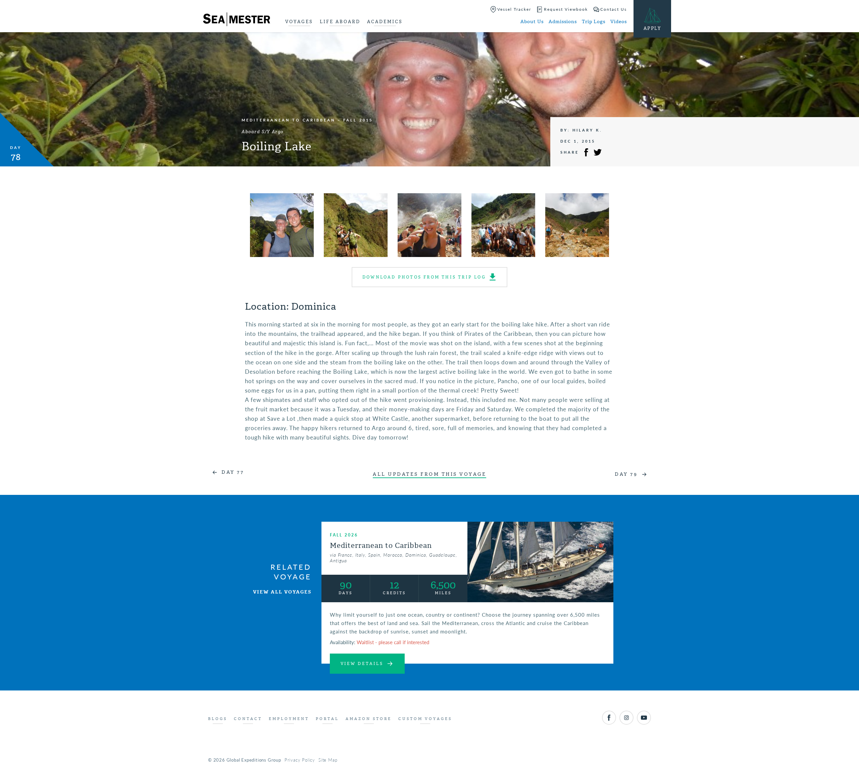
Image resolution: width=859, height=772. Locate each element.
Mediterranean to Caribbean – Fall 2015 (307, 119)
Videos (618, 21)
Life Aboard (340, 21)
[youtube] (644, 718)
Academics (385, 21)
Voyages (299, 21)
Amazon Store (369, 718)
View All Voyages (282, 592)
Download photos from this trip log (424, 277)
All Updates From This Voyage (429, 474)
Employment (289, 718)
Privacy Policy (300, 760)
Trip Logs (593, 21)
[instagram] (626, 718)
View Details (362, 663)
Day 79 (626, 474)
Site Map (327, 760)
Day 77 (232, 472)
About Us (532, 21)
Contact (248, 718)
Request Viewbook (566, 9)
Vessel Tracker (514, 9)
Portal (327, 718)
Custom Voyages (425, 718)
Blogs (217, 718)
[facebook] (609, 718)
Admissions (563, 21)
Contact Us (613, 9)
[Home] (236, 20)
